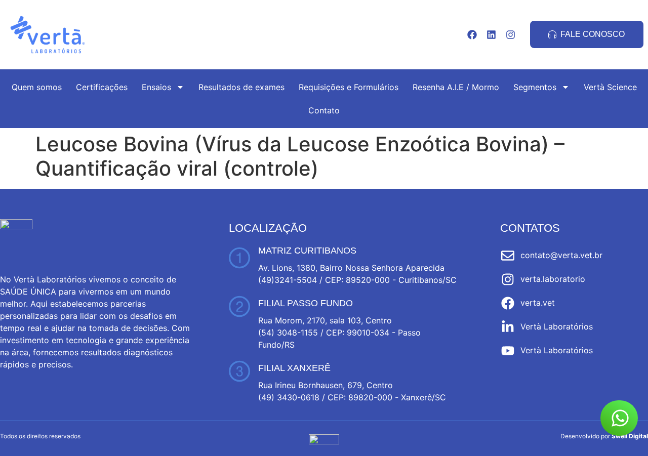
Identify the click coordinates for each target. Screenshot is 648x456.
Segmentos (534, 87)
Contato (324, 110)
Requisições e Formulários (348, 87)
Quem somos (37, 87)
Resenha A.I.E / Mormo (456, 87)
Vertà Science (610, 87)
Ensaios (156, 87)
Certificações (102, 87)
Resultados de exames (241, 87)
